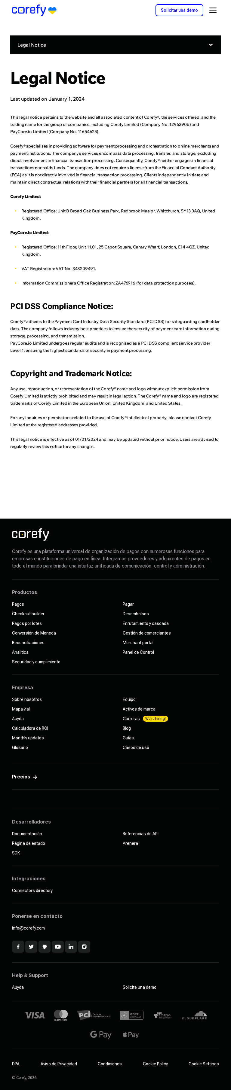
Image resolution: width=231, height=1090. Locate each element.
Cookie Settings (204, 1063)
